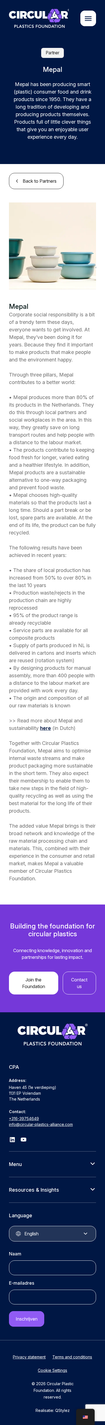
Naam (15, 1254)
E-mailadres (21, 1283)
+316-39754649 (24, 1118)
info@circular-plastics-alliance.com (41, 1124)
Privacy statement (29, 1357)
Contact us (79, 983)
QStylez (62, 1410)
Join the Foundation (33, 983)
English (31, 1233)
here (45, 728)
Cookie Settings (52, 1370)
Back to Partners (40, 181)
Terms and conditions (72, 1357)
